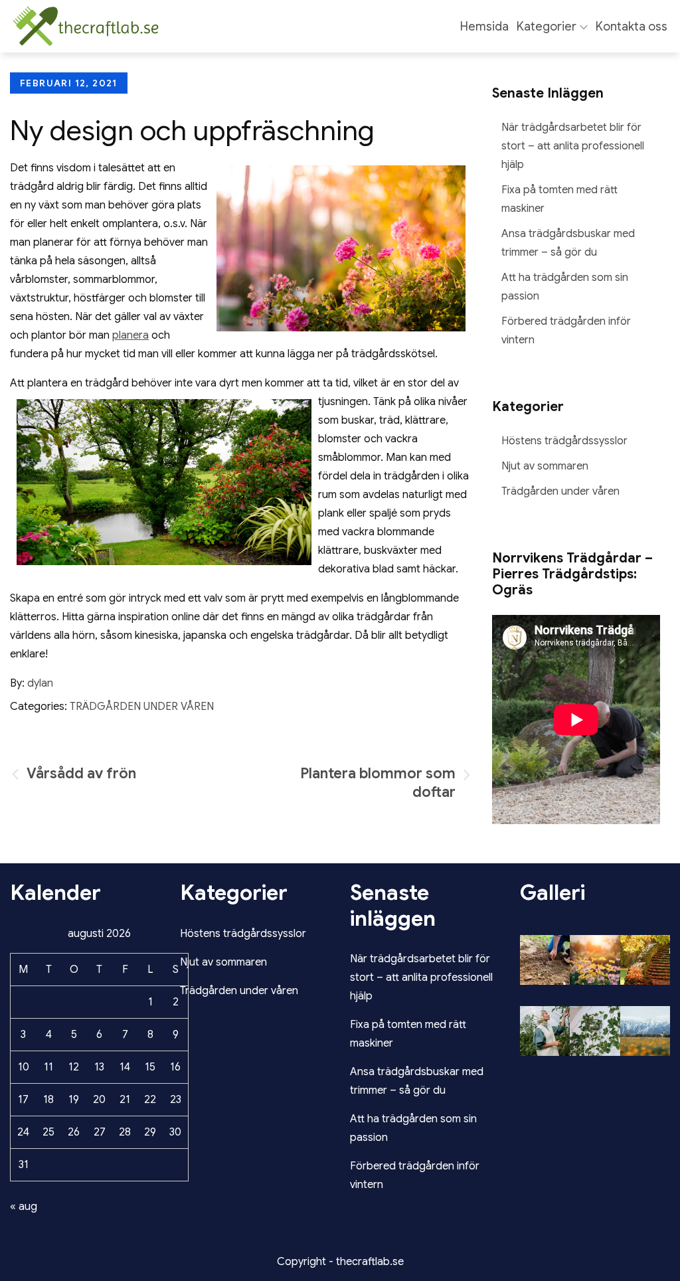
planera (130, 335)
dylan (40, 683)
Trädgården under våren (142, 706)
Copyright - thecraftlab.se (340, 1261)
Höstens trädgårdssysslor (564, 441)
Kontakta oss (631, 26)
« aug (23, 1206)
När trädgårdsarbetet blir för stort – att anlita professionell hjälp (572, 146)
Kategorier (546, 26)
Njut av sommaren (544, 466)
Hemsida (484, 26)
